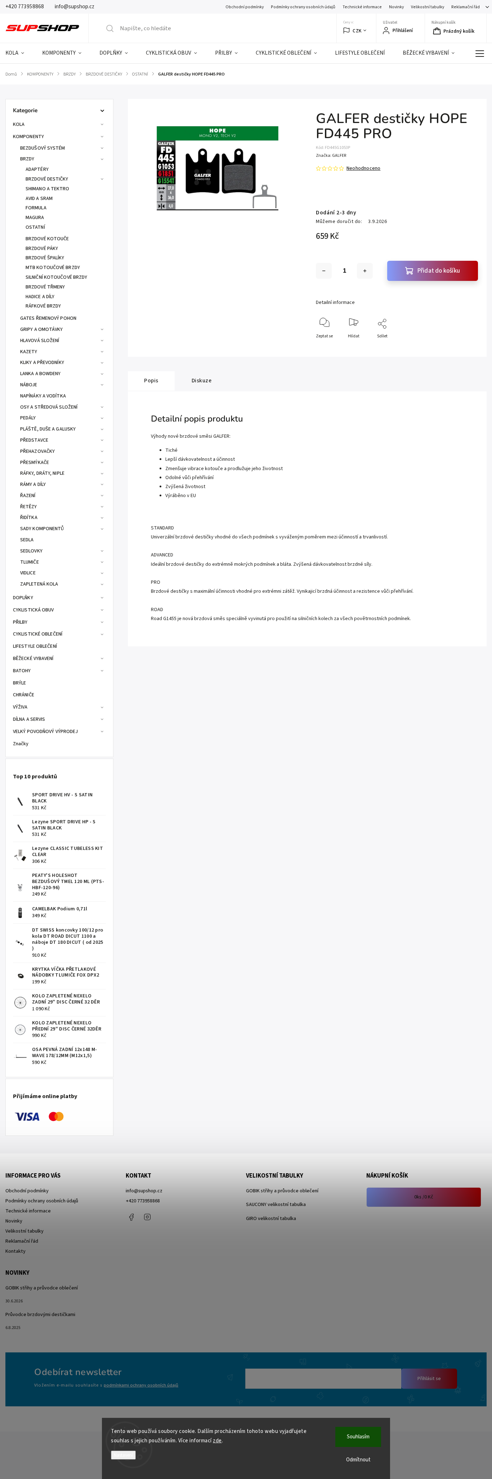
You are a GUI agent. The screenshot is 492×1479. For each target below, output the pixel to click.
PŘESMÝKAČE (34, 462)
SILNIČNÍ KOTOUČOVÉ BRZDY (56, 277)
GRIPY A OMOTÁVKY (41, 329)
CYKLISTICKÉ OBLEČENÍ (37, 634)
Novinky (396, 7)
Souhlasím (358, 1437)
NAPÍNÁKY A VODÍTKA (43, 396)
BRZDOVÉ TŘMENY (45, 287)
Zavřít (466, 348)
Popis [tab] (151, 380)
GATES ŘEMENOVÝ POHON (48, 318)
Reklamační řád (465, 7)
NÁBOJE (28, 384)
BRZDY (27, 159)
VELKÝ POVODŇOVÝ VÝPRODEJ (45, 731)
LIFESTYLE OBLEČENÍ (35, 646)
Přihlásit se (429, 1378)
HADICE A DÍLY (40, 296)
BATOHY (22, 670)
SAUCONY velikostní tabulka (276, 1204)
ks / (423, 1197)
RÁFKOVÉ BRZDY (43, 306)
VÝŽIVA (20, 707)
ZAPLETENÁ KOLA (39, 584)
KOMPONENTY (28, 136)
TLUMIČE (29, 562)
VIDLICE (28, 573)
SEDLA (27, 539)
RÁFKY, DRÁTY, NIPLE (42, 473)
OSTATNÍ (35, 227)
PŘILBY (20, 622)
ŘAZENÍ (28, 495)
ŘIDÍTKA (28, 517)
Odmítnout (358, 1460)
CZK (357, 30)
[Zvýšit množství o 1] (365, 271)
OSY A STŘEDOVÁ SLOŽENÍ (48, 407)
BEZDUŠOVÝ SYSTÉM (42, 148)
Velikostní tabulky (427, 7)
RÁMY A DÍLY (33, 484)
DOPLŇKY (23, 597)
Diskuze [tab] (202, 380)
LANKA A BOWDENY (40, 373)
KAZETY (28, 351)
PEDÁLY (28, 418)
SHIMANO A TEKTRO (48, 188)
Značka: (331, 156)
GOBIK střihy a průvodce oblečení (282, 1190)
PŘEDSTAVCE (34, 440)
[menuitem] (19, 53)
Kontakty (15, 1251)
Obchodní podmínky (244, 7)
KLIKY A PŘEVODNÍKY (42, 362)
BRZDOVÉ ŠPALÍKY (45, 257)
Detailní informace (335, 302)
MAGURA (35, 217)
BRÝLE (19, 683)
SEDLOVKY (31, 551)
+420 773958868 (143, 1201)
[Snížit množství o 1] (324, 271)
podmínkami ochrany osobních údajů (141, 1385)
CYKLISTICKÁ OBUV (33, 610)
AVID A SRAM (39, 198)
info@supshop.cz (144, 1190)
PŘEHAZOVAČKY (37, 451)
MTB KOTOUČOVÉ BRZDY (53, 267)
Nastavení (123, 1455)
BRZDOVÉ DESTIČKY (47, 179)
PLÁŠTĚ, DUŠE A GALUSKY (48, 429)
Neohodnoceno (363, 168)
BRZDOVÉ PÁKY (42, 248)
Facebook (131, 1217)
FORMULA (36, 207)
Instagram (147, 1217)
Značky (21, 743)
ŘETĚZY (28, 506)
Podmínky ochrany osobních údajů (303, 7)
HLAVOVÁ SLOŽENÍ (39, 340)
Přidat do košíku (438, 271)
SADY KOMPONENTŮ (42, 528)
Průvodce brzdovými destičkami (40, 1314)
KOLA (18, 124)
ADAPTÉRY (37, 169)
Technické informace (362, 7)
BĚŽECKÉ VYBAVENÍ (33, 658)
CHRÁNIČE (23, 694)
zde (217, 1440)
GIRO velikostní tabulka (271, 1218)
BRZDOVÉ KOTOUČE (47, 238)
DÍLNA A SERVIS (29, 719)
